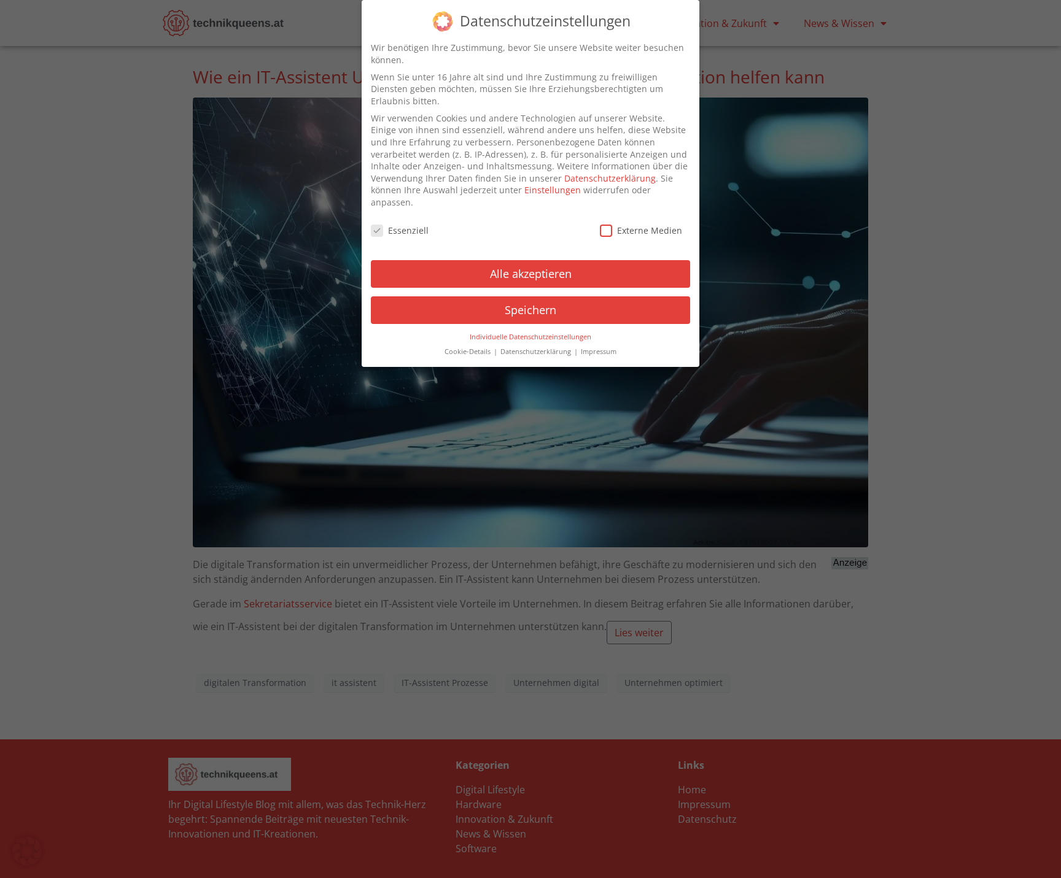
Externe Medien (649, 230)
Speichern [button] (530, 309)
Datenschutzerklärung (610, 178)
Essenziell (408, 230)
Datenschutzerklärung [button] (536, 351)
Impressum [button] (598, 351)
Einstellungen (552, 190)
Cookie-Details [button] (468, 351)
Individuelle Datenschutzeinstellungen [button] (530, 337)
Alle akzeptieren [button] (531, 273)
